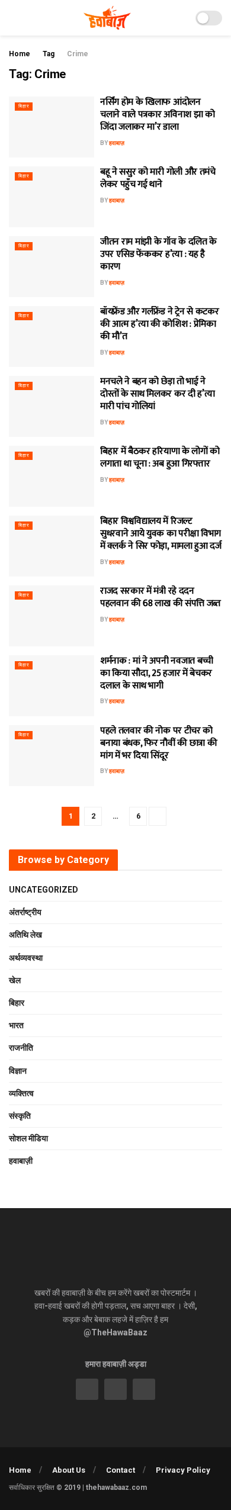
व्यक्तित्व (21, 1093)
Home (19, 54)
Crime (77, 54)
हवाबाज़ (116, 143)
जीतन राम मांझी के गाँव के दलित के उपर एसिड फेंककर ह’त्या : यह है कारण (158, 254)
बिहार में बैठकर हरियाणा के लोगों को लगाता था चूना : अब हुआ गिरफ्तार (160, 457)
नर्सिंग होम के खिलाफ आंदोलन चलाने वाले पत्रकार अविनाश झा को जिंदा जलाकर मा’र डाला (157, 114)
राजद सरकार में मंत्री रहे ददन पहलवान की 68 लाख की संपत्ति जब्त (160, 597)
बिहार (23, 106)
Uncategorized (43, 889)
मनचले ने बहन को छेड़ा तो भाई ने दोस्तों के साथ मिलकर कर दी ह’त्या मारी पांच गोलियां (157, 394)
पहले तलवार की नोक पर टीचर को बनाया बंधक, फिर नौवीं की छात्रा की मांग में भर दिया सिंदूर (158, 743)
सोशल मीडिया (28, 1138)
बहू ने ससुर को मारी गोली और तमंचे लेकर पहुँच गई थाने (158, 178)
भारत (16, 1025)
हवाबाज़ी (21, 1160)
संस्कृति (20, 1116)
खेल (15, 980)
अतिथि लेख (25, 934)
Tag (48, 54)
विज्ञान (18, 1071)
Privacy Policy (183, 1470)
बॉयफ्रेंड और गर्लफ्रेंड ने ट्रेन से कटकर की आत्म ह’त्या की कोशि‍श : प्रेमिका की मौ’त (159, 324)
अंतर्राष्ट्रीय (25, 912)
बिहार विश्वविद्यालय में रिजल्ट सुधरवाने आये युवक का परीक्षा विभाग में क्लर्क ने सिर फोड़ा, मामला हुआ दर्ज (161, 533)
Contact (120, 1470)
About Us (68, 1470)
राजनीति (21, 1047)
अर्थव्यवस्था (26, 957)
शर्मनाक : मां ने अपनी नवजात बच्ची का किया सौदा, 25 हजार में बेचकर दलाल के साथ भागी (156, 673)
